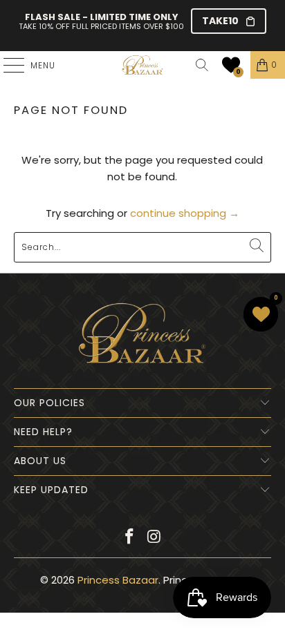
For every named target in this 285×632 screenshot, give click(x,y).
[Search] (202, 65)
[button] (231, 65)
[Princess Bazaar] (142, 65)
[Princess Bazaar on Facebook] (129, 537)
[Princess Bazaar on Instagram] (154, 537)
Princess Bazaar (117, 580)
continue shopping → (184, 213)
